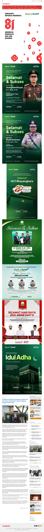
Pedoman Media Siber (31, 8)
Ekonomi (22, 6)
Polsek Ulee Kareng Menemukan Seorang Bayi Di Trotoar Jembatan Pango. (36, 432)
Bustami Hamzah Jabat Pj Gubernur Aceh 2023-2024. (35, 426)
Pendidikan (26, 6)
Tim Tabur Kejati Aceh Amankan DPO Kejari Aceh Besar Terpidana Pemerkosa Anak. (35, 478)
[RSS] (41, 526)
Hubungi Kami (9, 8)
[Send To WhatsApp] (27, 508)
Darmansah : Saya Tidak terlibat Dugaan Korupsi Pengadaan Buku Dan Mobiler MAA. (36, 438)
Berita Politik (32, 518)
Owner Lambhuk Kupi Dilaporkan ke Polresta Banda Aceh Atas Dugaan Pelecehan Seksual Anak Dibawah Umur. (38, 510)
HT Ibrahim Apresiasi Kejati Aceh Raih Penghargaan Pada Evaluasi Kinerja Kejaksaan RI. (35, 457)
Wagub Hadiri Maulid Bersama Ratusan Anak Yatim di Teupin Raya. (37, 415)
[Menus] (2, 1)
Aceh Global (22, 529)
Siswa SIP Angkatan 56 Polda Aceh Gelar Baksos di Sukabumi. (35, 454)
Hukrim (15, 6)
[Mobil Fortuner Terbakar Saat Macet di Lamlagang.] (35, 497)
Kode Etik (25, 8)
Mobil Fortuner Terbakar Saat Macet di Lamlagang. (34, 503)
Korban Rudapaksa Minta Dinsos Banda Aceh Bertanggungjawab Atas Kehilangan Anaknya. (38, 506)
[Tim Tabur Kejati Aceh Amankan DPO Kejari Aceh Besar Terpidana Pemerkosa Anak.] (35, 472)
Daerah (8, 6)
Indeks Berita (14, 8)
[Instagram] (38, 526)
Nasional (11, 6)
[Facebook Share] (20, 508)
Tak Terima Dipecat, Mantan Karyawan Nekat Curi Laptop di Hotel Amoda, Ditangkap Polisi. (35, 484)
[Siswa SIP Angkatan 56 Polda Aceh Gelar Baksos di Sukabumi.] (35, 448)
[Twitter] (36, 526)
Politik (18, 6)
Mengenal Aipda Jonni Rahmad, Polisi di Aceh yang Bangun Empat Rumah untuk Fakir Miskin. (38, 411)
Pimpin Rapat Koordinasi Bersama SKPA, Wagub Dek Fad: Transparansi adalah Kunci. (35, 408)
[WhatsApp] (39, 526)
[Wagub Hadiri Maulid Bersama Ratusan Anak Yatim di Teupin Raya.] (32, 415)
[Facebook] (34, 526)
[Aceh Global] (5, 3)
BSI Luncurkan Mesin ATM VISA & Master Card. (36, 429)
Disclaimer (4, 8)
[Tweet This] (22, 508)
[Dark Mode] (41, 1)
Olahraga (34, 6)
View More (35, 418)
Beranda (7, 528)
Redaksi (37, 8)
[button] (40, 1)
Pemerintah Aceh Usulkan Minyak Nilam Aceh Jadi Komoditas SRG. (35, 460)
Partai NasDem (32, 520)
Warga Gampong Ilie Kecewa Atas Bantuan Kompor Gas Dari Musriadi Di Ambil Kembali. (36, 435)
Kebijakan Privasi (20, 8)
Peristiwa (30, 6)
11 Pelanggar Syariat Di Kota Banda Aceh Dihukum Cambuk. (34, 481)
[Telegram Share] (25, 508)
